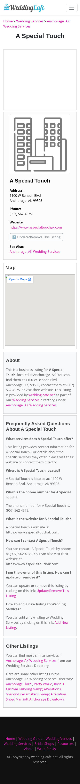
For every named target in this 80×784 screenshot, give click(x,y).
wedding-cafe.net (42, 395)
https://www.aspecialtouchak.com (36, 227)
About (29, 749)
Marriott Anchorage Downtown (40, 699)
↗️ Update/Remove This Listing (36, 237)
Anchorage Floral (19, 684)
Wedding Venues (59, 738)
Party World (43, 684)
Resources (65, 743)
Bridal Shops (44, 743)
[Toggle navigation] (72, 8)
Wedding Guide (30, 738)
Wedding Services (29, 21)
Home (8, 21)
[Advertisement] (40, 79)
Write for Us (46, 749)
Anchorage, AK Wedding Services (35, 251)
